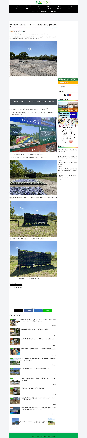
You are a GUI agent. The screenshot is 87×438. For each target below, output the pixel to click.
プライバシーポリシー (36, 436)
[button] (76, 86)
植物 (21, 31)
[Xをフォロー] (65, 95)
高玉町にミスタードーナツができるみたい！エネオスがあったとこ (67, 176)
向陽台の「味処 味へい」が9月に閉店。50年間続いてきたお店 (67, 150)
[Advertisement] (43, 16)
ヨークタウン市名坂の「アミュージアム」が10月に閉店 (67, 163)
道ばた (12, 31)
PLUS (44, 436)
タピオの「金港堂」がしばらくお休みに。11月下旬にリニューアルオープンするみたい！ (67, 157)
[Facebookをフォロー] (68, 95)
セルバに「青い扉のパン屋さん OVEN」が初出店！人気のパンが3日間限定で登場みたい (67, 169)
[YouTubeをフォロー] (70, 95)
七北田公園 (17, 31)
